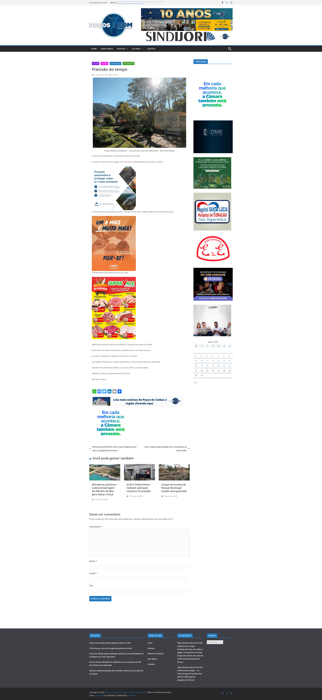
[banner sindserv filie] (114, 217)
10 (202, 361)
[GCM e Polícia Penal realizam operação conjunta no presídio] (139, 465)
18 (207, 365)
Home (94, 48)
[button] (126, 49)
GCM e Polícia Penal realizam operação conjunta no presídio (139, 488)
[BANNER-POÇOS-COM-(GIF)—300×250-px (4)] (111, 409)
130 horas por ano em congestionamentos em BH (110, 648)
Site (91, 585)
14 (224, 361)
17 (202, 365)
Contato (151, 48)
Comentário (95, 526)
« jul (195, 382)
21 (224, 365)
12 (213, 361)
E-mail (93, 573)
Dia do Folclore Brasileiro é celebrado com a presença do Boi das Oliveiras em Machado (142, 3)
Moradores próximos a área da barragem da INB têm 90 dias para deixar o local (104, 489)
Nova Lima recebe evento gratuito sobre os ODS (110, 643)
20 (218, 365)
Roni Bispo (114, 75)
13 (218, 361)
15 (230, 361)
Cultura (95, 63)
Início (150, 643)
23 (196, 370)
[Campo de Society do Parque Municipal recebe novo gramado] (174, 465)
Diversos (104, 63)
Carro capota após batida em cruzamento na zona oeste (165, 448)
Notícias (121, 48)
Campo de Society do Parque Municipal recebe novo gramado (174, 488)
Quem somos (107, 48)
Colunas (136, 48)
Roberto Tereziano (156, 653)
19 (213, 365)
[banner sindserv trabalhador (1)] (138, 397)
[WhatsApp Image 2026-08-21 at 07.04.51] (114, 278)
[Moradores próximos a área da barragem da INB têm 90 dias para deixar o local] (104, 465)
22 (230, 365)
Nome (93, 561)
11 (207, 361)
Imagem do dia (115, 63)
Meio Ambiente (128, 63)
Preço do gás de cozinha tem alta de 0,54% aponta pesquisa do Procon (189, 676)
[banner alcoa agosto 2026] (114, 167)
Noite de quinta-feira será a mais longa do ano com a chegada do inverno (114, 448)
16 (196, 365)
